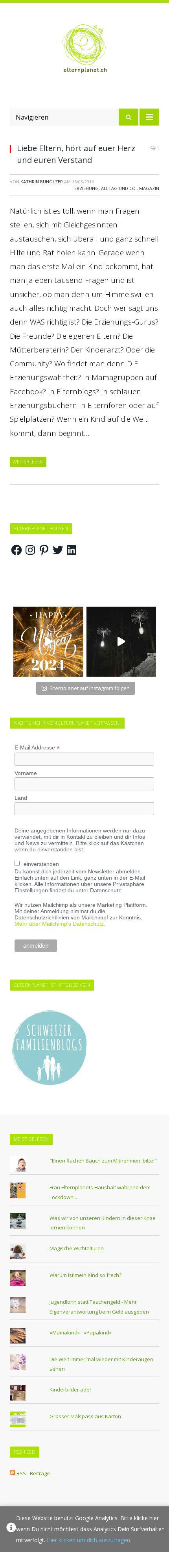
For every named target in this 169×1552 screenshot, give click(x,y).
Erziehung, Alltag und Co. (105, 188)
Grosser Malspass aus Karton (85, 1416)
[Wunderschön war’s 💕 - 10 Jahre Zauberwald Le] (121, 642)
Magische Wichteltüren (77, 1248)
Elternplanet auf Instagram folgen (90, 688)
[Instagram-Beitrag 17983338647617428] (48, 642)
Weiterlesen (28, 461)
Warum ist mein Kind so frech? (85, 1275)
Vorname (26, 773)
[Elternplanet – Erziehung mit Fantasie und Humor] (84, 48)
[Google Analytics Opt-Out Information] (11, 1529)
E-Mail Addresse (37, 747)
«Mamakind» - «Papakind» (81, 1332)
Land (21, 798)
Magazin (149, 188)
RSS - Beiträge (33, 1473)
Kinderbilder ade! (70, 1389)
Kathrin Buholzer (41, 182)
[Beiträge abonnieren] (12, 1473)
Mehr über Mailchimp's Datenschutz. (60, 924)
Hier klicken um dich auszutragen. (89, 1540)
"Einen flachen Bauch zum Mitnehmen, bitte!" (103, 1160)
